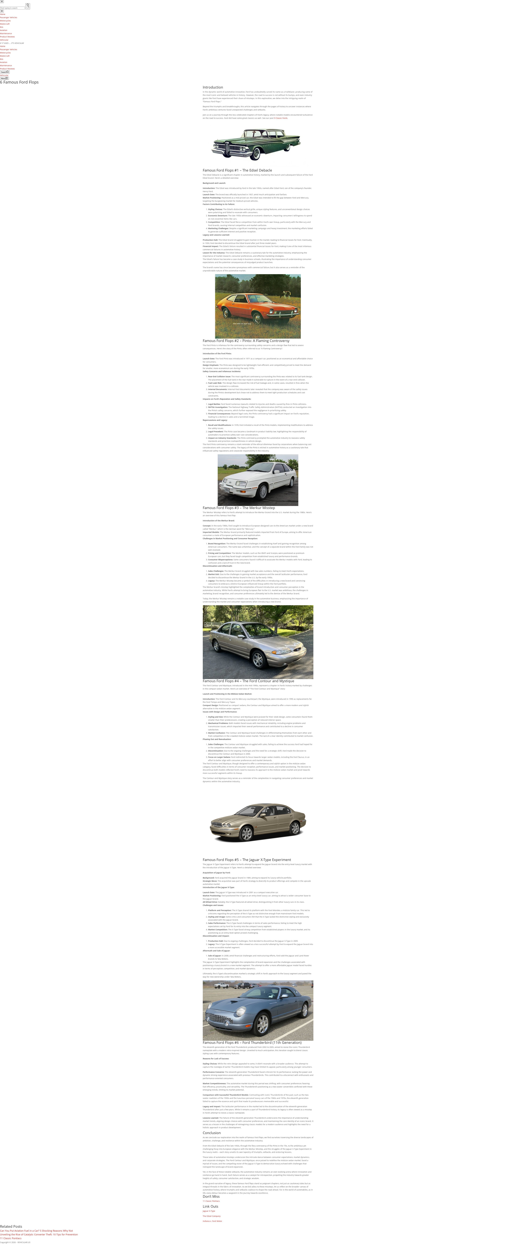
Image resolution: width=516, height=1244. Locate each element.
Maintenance (6, 65)
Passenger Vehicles (8, 49)
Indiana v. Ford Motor (212, 1221)
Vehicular (4, 40)
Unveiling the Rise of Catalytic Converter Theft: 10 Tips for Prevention (39, 1234)
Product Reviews (7, 68)
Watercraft (5, 56)
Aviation (3, 62)
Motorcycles (5, 52)
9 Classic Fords (280, 118)
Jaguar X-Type (209, 1211)
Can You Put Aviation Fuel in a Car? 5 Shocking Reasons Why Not (36, 1230)
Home (2, 46)
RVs (1, 59)
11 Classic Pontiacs (211, 1201)
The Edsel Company (212, 1216)
